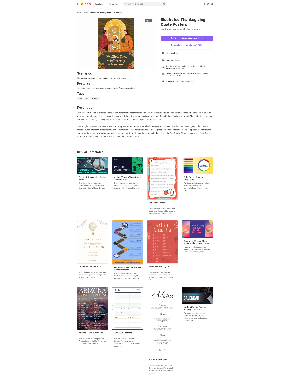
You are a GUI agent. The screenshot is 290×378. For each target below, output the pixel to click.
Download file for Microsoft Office (188, 45)
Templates (99, 4)
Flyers (86, 13)
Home (79, 13)
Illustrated (95, 99)
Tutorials (113, 4)
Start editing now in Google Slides (188, 38)
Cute (80, 99)
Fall (87, 99)
